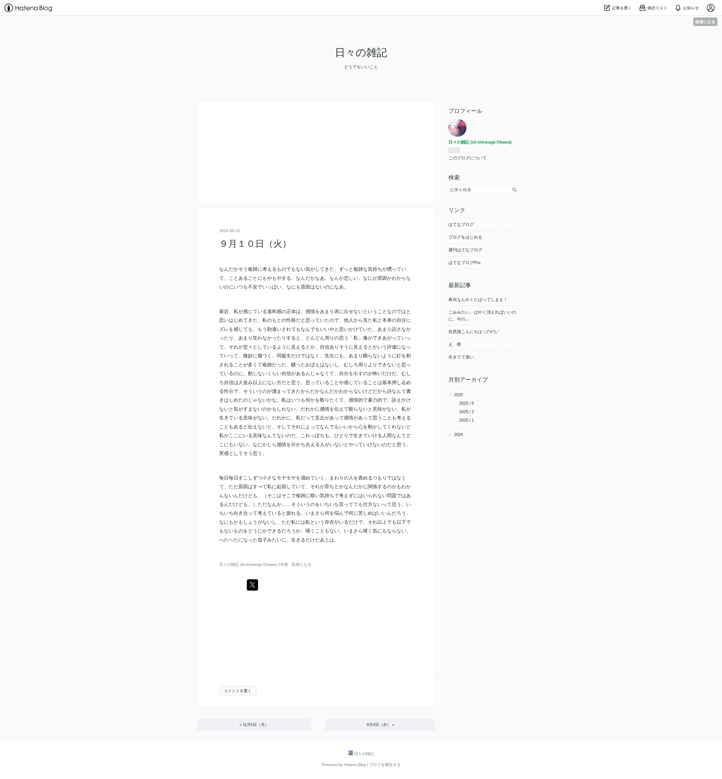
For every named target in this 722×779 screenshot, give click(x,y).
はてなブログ (461, 224)
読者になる (705, 21)
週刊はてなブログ (465, 249)
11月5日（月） (254, 724)
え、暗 (454, 344)
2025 (458, 394)
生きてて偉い (461, 357)
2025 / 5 (466, 403)
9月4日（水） (380, 724)
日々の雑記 (361, 52)
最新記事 (459, 285)
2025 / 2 (466, 411)
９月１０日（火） (255, 244)
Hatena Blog (355, 764)
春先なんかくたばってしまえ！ (478, 299)
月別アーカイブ (468, 380)
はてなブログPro (464, 262)
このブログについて (467, 157)
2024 (458, 434)
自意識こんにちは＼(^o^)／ (474, 331)
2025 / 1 (466, 420)
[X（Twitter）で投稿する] (252, 585)
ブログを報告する (385, 764)
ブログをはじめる (465, 237)
